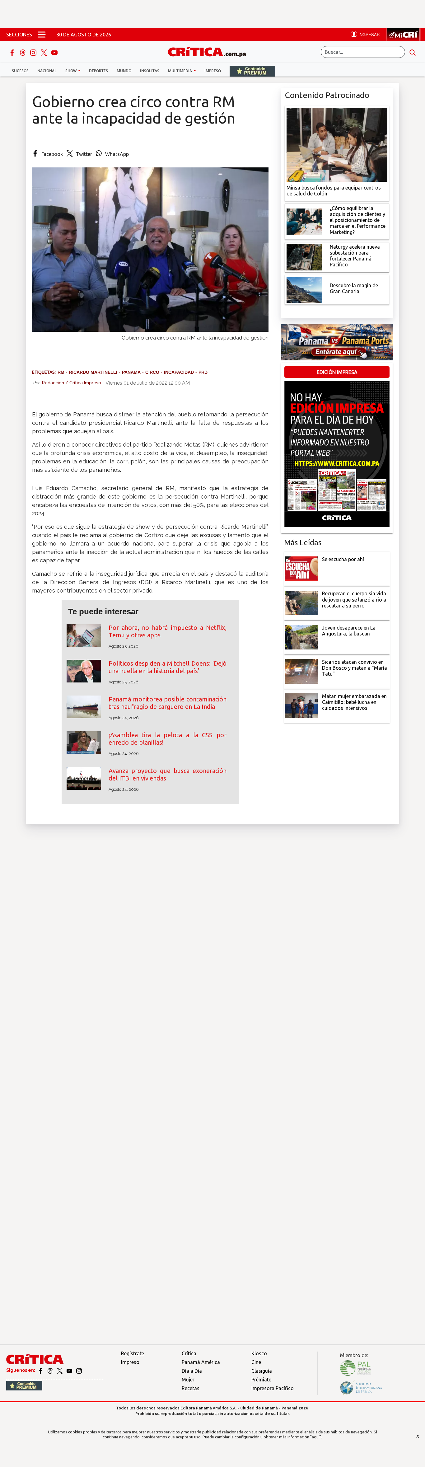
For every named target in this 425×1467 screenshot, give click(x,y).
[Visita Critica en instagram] (79, 1370)
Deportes (98, 70)
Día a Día (192, 1371)
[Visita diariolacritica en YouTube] (70, 1370)
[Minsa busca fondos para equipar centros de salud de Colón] (337, 144)
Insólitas (149, 70)
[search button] (413, 52)
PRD (203, 372)
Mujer (188, 1379)
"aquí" (315, 1437)
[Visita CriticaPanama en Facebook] (41, 1370)
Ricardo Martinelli (93, 372)
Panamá (131, 372)
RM (61, 372)
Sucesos (20, 70)
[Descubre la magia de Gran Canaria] (304, 289)
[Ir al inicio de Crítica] (210, 51)
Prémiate (261, 1379)
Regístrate (132, 1353)
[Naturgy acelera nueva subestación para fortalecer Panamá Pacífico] (304, 256)
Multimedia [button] (180, 70)
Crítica (189, 1353)
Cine (256, 1362)
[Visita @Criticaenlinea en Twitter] (50, 1370)
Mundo (124, 70)
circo (152, 372)
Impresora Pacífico (272, 1388)
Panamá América (201, 1362)
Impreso (212, 70)
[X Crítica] (44, 52)
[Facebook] (12, 52)
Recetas (190, 1388)
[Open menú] (41, 34)
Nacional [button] (47, 70)
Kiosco (259, 1353)
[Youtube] (54, 52)
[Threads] (23, 52)
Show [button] (71, 70)
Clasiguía (261, 1371)
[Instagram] (34, 52)
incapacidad (179, 372)
